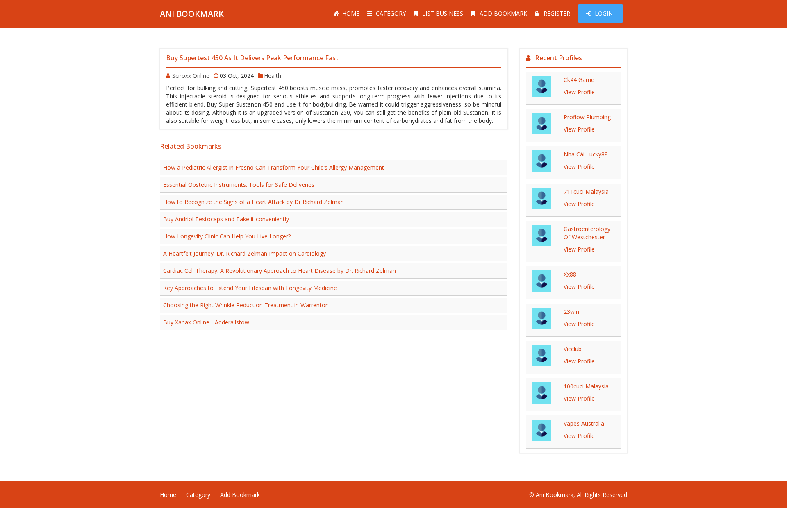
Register (557, 13)
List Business (442, 13)
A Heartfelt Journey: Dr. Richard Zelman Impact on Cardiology (244, 253)
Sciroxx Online (190, 75)
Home (350, 13)
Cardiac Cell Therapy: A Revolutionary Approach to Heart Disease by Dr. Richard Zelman (279, 270)
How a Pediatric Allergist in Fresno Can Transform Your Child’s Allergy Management (273, 167)
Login (604, 13)
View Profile (579, 92)
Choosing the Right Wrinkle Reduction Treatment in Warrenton (246, 305)
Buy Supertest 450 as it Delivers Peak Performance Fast (252, 57)
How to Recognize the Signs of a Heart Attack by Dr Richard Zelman (253, 202)
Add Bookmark (503, 13)
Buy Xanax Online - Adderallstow (206, 322)
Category (391, 13)
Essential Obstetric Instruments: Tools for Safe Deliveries (238, 184)
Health (272, 75)
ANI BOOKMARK (192, 13)
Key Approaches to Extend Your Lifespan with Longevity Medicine (250, 288)
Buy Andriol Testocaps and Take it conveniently (226, 219)
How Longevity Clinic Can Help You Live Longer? (227, 236)
